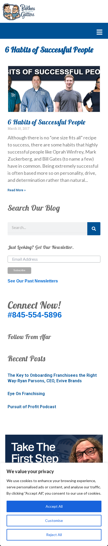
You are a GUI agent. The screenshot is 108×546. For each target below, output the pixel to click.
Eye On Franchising (26, 393)
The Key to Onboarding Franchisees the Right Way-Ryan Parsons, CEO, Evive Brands (52, 378)
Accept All (54, 506)
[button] (51, 32)
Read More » (17, 190)
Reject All (54, 534)
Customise (54, 520)
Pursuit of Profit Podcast (32, 406)
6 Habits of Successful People (46, 122)
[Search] (93, 228)
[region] (54, 504)
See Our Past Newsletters (33, 281)
